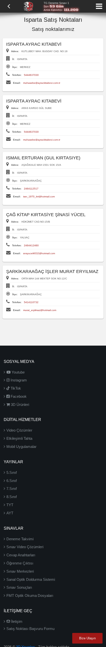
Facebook (18, 396)
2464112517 (31, 188)
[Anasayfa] (28, 6)
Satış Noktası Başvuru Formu (30, 628)
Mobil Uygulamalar (21, 446)
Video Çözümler (19, 430)
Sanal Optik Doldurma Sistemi (30, 579)
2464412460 (31, 245)
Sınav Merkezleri (20, 571)
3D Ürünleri (19, 404)
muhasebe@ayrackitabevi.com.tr (41, 83)
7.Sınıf (11, 488)
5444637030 (31, 75)
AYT (9, 513)
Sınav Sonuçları (19, 587)
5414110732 (31, 302)
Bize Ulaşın (87, 638)
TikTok (15, 388)
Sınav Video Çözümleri (24, 547)
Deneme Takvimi (20, 539)
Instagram (18, 380)
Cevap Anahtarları (20, 555)
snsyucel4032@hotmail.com (39, 253)
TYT (9, 505)
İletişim (16, 621)
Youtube (18, 372)
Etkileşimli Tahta (19, 438)
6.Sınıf (11, 481)
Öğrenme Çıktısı (19, 563)
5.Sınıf (11, 472)
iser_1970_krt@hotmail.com (39, 196)
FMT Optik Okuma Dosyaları (29, 595)
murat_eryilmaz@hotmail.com (39, 310)
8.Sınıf (11, 497)
